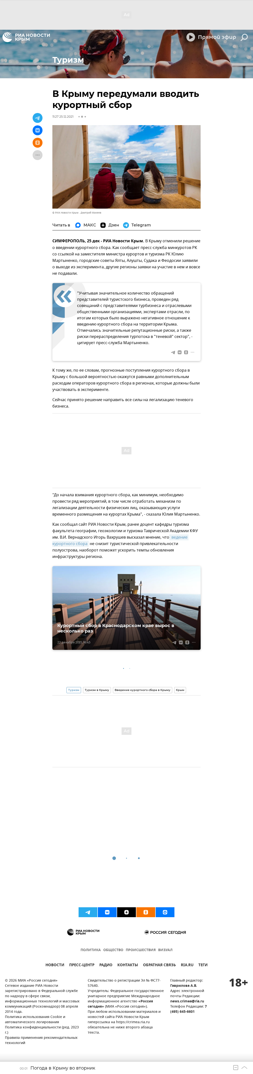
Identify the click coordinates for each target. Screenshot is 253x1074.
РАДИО (105, 965)
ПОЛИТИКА (91, 950)
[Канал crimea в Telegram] (88, 912)
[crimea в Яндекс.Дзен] (126, 912)
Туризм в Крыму (97, 690)
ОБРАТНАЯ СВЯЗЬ (159, 965)
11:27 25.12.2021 (62, 116)
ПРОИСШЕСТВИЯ (141, 950)
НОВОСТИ (54, 965)
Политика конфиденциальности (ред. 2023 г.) (42, 1030)
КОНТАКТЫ (127, 965)
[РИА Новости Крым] (26, 37)
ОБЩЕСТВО (113, 950)
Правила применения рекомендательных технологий (41, 1040)
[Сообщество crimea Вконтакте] (107, 912)
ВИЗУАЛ (165, 950)
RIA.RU (187, 965)
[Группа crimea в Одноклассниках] (145, 912)
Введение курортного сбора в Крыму (142, 690)
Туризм (73, 690)
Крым (180, 690)
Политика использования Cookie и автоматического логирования (35, 1019)
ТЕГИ (203, 965)
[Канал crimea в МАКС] (165, 912)
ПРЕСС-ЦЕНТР (81, 965)
